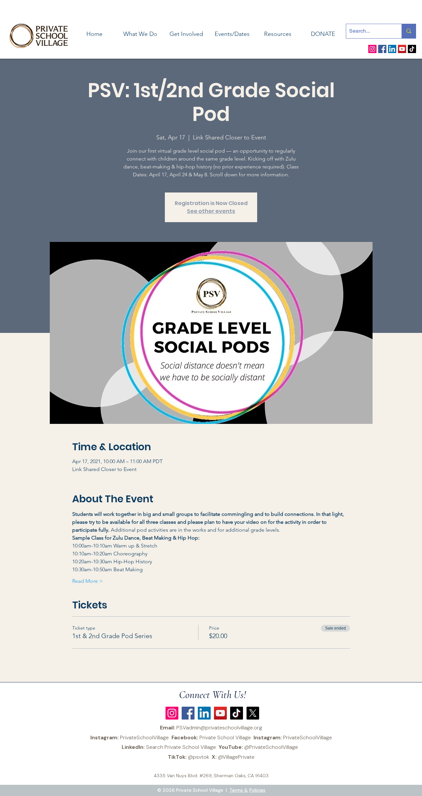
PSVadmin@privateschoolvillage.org (219, 727)
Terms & (238, 790)
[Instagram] (372, 49)
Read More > (87, 581)
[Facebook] (382, 49)
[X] (252, 713)
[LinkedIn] (392, 49)
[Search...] (409, 31)
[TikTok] (412, 49)
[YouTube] (402, 49)
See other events (211, 211)
